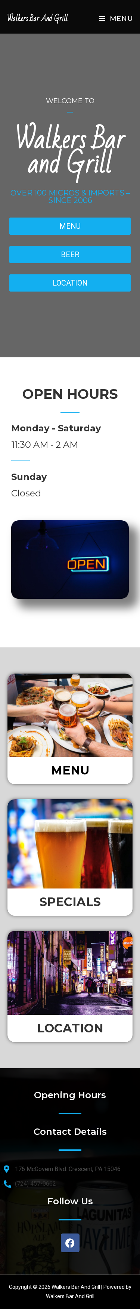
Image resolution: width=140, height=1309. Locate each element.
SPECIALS (70, 901)
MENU (70, 770)
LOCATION (70, 1028)
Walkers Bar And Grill (37, 18)
